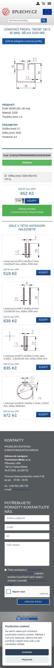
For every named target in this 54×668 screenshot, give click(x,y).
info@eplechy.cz (21, 489)
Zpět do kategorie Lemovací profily (23, 41)
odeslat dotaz (33, 601)
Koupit (31, 201)
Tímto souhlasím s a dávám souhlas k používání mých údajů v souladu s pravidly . (27, 577)
